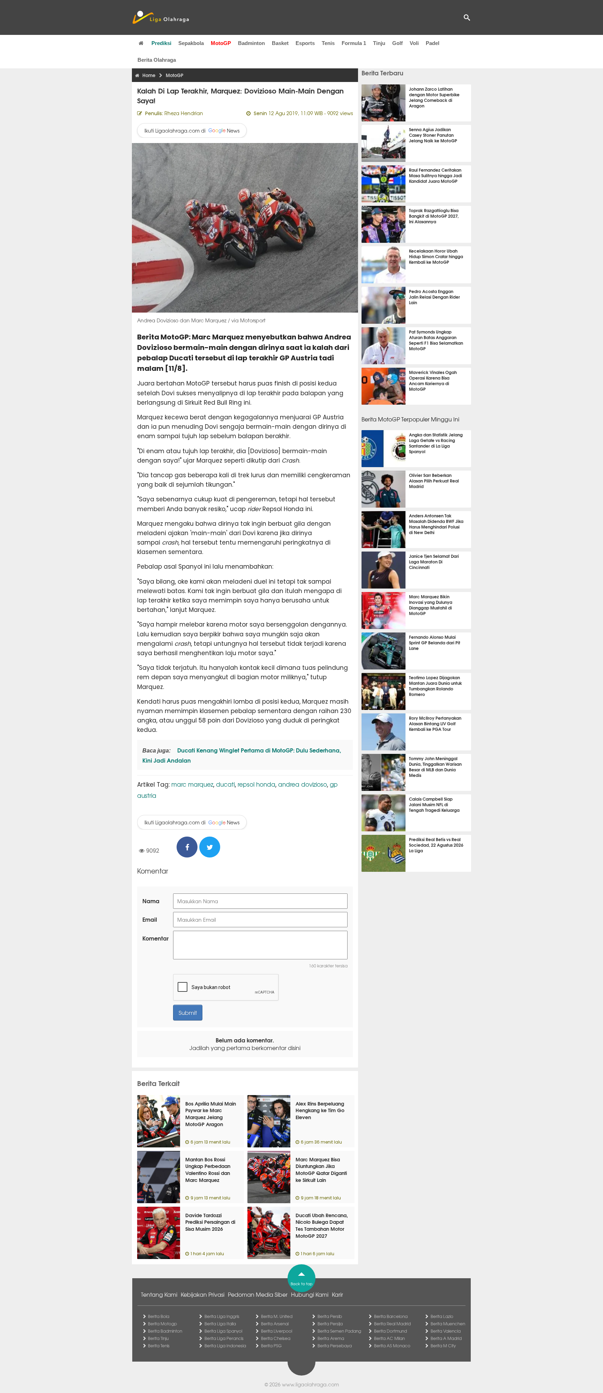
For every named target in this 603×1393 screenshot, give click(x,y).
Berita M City (443, 1345)
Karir (337, 1294)
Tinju (379, 43)
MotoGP (221, 43)
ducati (225, 784)
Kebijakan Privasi (202, 1294)
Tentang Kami (159, 1294)
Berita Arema (331, 1338)
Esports (305, 43)
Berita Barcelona (391, 1316)
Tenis (328, 43)
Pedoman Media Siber (258, 1294)
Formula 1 (354, 43)
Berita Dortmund (390, 1331)
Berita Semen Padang (339, 1331)
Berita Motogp (162, 1323)
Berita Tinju (158, 1338)
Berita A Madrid (446, 1338)
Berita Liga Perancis (224, 1338)
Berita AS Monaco (392, 1345)
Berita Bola (158, 1316)
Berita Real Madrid (392, 1323)
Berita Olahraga (156, 60)
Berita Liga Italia (220, 1323)
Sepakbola (191, 43)
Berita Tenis (159, 1345)
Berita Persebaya (335, 1345)
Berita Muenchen (448, 1323)
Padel (432, 43)
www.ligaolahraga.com (310, 1384)
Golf (397, 43)
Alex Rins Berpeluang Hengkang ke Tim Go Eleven (320, 1110)
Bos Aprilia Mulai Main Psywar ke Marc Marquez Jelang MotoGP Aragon (210, 1114)
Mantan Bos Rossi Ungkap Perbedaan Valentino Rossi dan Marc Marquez (207, 1169)
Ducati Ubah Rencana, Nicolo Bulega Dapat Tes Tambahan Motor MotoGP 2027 (322, 1225)
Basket (280, 43)
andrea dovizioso (302, 784)
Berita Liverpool (276, 1331)
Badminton (251, 43)
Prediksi (161, 43)
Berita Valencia (446, 1331)
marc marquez (192, 784)
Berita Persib (330, 1316)
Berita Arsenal (275, 1323)
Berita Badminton (165, 1331)
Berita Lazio (442, 1316)
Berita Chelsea (275, 1338)
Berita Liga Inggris (221, 1316)
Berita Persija (330, 1323)
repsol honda (256, 784)
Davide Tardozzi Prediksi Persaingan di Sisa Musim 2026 (210, 1222)
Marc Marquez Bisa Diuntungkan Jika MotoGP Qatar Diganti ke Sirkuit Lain (321, 1169)
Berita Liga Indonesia (225, 1345)
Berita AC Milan (389, 1338)
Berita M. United (276, 1316)
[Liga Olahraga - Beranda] (160, 17)
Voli (414, 43)
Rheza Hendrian (183, 113)
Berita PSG (271, 1345)
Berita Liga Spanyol (223, 1331)
